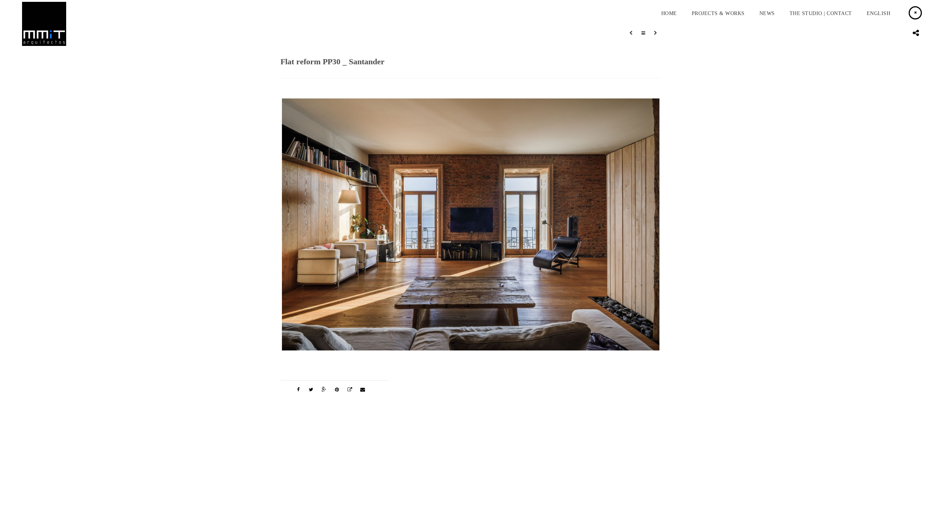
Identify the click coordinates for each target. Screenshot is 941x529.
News (767, 13)
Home (669, 13)
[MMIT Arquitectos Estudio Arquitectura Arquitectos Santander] (44, 44)
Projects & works (718, 13)
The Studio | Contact (821, 13)
